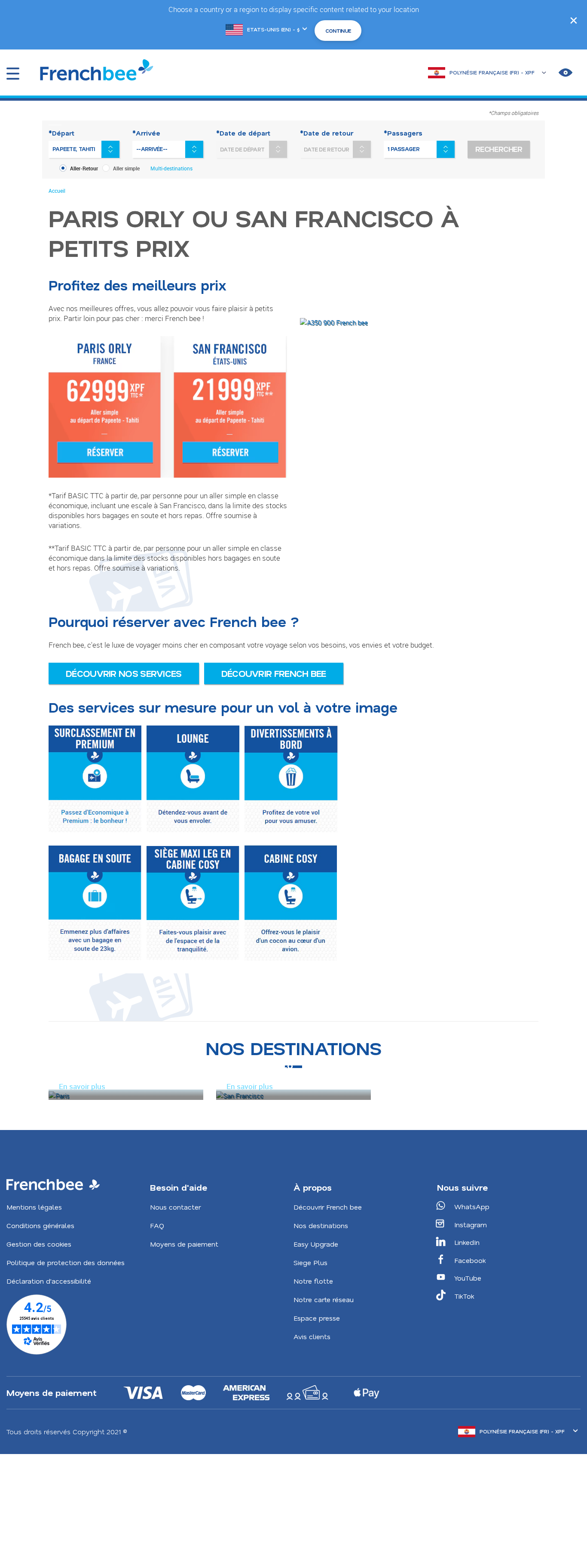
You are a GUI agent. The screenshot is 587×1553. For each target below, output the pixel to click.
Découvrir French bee (273, 673)
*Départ (61, 133)
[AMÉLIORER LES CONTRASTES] (565, 72)
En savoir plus (82, 1086)
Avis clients (312, 1336)
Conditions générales (40, 1225)
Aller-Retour (84, 168)
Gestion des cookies (38, 1243)
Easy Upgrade (316, 1243)
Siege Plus (310, 1262)
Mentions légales (34, 1206)
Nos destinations (321, 1225)
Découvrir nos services (124, 673)
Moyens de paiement (184, 1243)
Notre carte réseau (324, 1299)
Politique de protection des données (65, 1262)
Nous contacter (175, 1206)
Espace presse (317, 1317)
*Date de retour (326, 133)
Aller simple (126, 168)
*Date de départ (243, 133)
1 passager (403, 148)
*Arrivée (146, 133)
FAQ (157, 1225)
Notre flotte (313, 1280)
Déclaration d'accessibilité (48, 1280)
